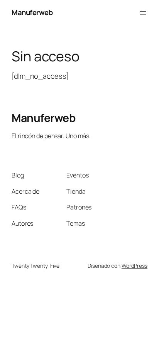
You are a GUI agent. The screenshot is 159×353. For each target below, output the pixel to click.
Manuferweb (32, 12)
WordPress (134, 265)
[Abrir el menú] (142, 12)
